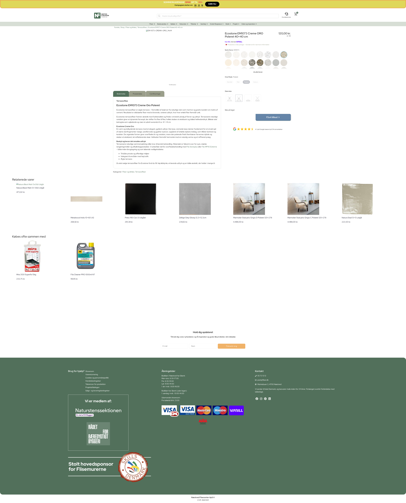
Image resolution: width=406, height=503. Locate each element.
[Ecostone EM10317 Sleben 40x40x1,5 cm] (268, 54)
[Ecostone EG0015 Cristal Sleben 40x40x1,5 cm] (228, 54)
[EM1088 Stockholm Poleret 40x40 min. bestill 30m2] (260, 62)
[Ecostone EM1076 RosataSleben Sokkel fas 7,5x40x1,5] (236, 62)
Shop (122, 27)
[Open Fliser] (154, 24)
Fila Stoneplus (192, 147)
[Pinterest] (265, 399)
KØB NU (212, 4)
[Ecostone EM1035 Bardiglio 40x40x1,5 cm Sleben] (275, 54)
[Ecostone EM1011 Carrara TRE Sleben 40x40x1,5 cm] (236, 54)
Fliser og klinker (131, 27)
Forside (116, 27)
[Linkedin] (269, 399)
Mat (238, 82)
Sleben (255, 82)
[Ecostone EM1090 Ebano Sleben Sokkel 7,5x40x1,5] (275, 62)
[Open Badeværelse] (167, 24)
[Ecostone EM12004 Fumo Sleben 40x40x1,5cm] (283, 62)
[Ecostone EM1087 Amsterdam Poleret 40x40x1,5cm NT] (252, 62)
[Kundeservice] (286, 13)
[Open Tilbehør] (197, 24)
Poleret (246, 82)
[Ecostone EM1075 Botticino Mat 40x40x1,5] (228, 62)
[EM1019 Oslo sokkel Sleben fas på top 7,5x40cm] (260, 54)
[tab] (121, 94)
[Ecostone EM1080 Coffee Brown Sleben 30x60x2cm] (244, 62)
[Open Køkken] (176, 24)
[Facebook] (257, 399)
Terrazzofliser (142, 27)
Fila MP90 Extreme (209, 147)
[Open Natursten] (187, 24)
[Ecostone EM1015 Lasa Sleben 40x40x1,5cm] (252, 54)
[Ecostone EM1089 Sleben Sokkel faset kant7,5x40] (268, 62)
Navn (191, 343)
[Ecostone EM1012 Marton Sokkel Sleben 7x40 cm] (244, 54)
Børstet (229, 82)
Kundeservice (286, 17)
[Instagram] (261, 399)
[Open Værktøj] (207, 24)
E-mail (163, 343)
